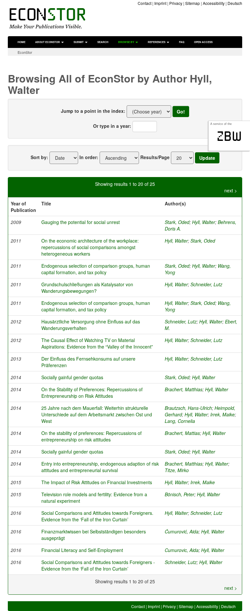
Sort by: (39, 157)
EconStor (25, 52)
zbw (229, 136)
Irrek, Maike (222, 414)
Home (21, 42)
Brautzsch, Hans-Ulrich (188, 408)
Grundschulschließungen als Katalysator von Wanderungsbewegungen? (87, 287)
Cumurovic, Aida (182, 550)
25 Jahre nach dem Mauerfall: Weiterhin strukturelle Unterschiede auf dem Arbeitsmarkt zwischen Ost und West (96, 414)
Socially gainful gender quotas (72, 377)
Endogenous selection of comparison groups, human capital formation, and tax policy (95, 269)
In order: (88, 157)
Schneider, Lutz (206, 284)
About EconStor (48, 42)
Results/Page (155, 157)
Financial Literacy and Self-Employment (82, 550)
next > (230, 190)
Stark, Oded (177, 222)
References (157, 42)
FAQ (181, 42)
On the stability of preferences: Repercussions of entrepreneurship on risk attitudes (91, 436)
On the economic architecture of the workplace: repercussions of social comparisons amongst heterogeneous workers (90, 247)
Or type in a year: (112, 126)
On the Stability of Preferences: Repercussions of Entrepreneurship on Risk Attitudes (92, 392)
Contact (144, 3)
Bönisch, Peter (179, 494)
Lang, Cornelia (180, 421)
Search (102, 42)
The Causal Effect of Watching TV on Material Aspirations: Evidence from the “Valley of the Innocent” (97, 343)
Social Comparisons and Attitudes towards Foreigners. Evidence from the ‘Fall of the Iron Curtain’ (97, 516)
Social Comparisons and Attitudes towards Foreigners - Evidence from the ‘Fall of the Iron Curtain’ (98, 565)
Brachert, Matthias (183, 389)
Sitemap (192, 3)
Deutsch (235, 3)
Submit (79, 42)
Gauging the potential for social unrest (80, 222)
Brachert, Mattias (182, 433)
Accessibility (214, 3)
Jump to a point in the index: (93, 111)
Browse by (126, 42)
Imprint (160, 3)
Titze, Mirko (177, 470)
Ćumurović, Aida (182, 531)
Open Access (203, 42)
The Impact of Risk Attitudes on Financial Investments (96, 482)
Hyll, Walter (203, 222)
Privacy (175, 3)
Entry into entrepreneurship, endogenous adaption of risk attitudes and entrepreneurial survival (100, 466)
